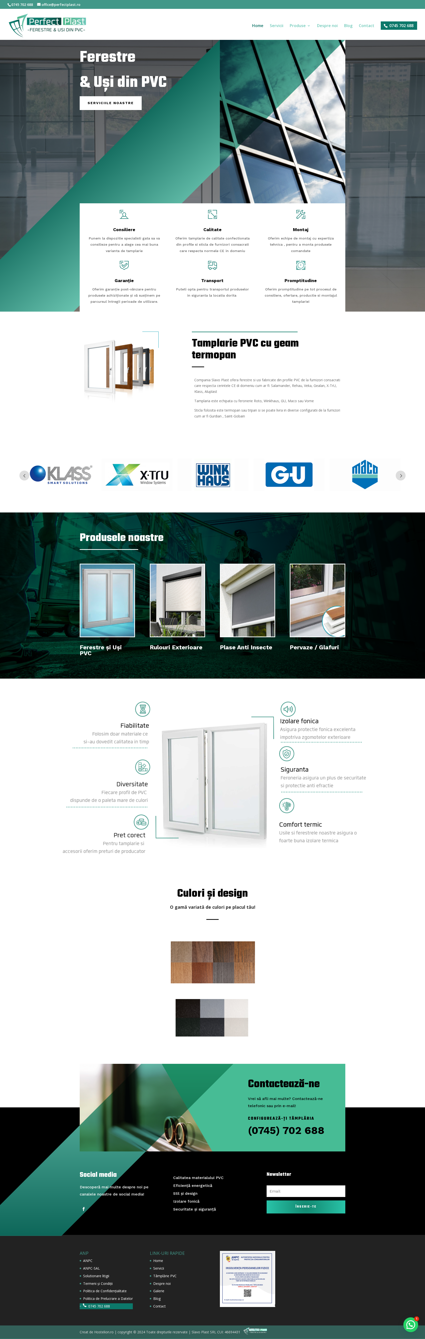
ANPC (87, 1260)
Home (257, 26)
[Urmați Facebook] (84, 1209)
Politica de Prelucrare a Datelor (108, 1298)
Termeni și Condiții (98, 1283)
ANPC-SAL (91, 1268)
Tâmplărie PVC (165, 1276)
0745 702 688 (401, 25)
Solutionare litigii (96, 1276)
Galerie (158, 1291)
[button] (410, 1324)
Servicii (276, 26)
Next (401, 475)
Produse (298, 26)
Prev (24, 475)
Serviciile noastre (111, 103)
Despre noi (327, 26)
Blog (348, 26)
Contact (366, 26)
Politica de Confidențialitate (105, 1291)
